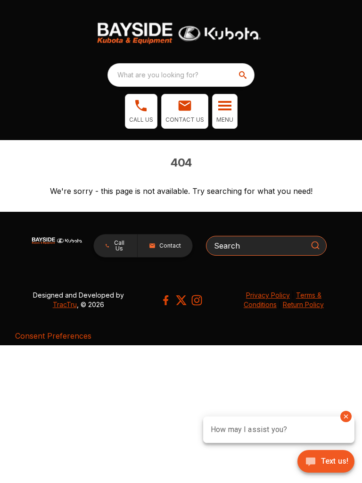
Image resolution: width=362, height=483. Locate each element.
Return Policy (303, 304)
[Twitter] (181, 300)
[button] (141, 111)
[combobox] (181, 75)
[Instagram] (197, 300)
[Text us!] (326, 462)
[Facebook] (166, 300)
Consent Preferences (53, 336)
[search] (243, 75)
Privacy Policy (268, 295)
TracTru (65, 304)
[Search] (315, 245)
